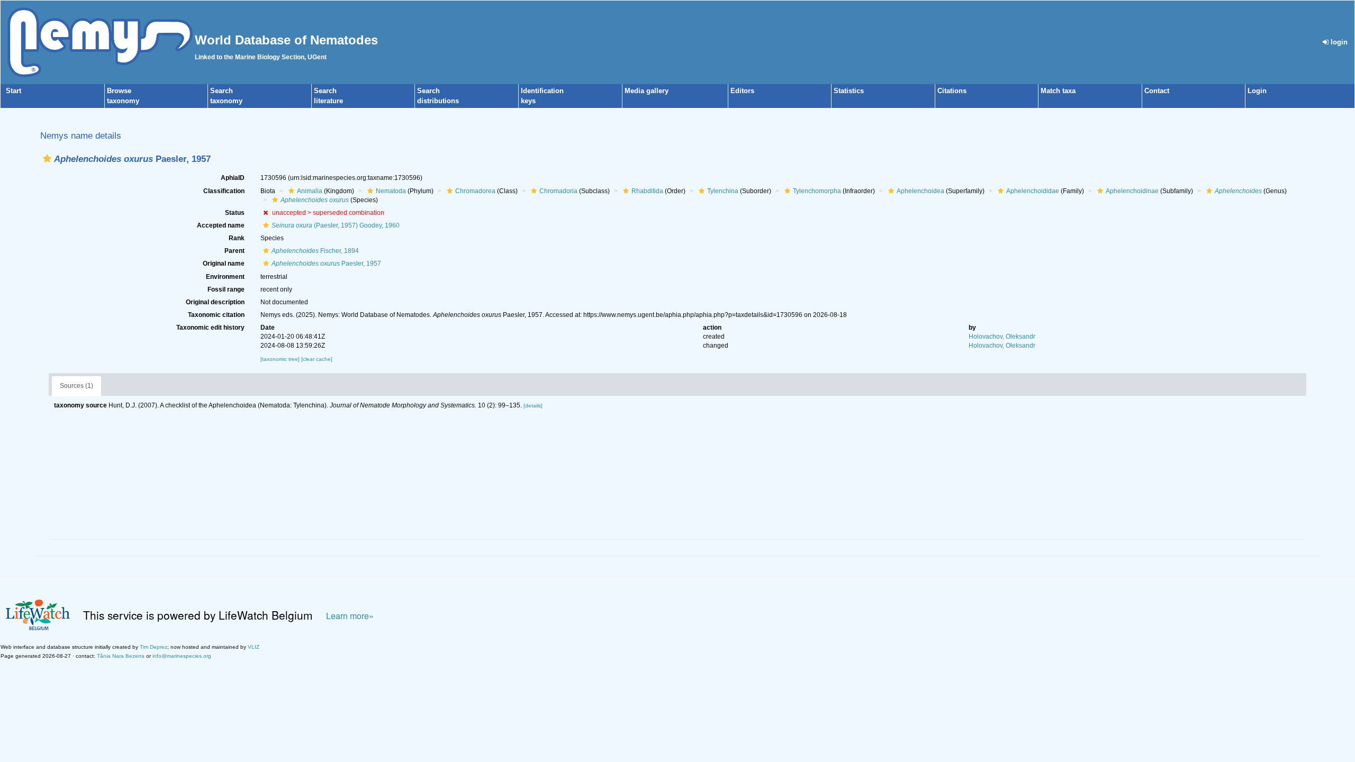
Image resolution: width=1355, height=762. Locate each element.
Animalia (309, 191)
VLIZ (253, 647)
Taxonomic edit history (210, 327)
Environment (225, 276)
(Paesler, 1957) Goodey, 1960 (336, 225)
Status (235, 212)
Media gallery (647, 91)
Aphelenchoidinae (1132, 191)
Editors (742, 91)
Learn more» (350, 616)
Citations (951, 91)
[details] (533, 406)
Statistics (849, 91)
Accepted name (221, 225)
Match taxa (1058, 91)
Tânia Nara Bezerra (120, 656)
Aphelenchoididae (1032, 191)
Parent (234, 251)
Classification (224, 191)
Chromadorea (475, 191)
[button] (47, 158)
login (1338, 42)
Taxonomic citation (216, 315)
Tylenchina (722, 191)
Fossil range (226, 289)
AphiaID (233, 178)
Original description (215, 302)
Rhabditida (647, 191)
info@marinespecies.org (181, 656)
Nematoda (391, 191)
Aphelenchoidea (920, 191)
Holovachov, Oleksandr (1002, 336)
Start (13, 91)
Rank (237, 238)
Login (1257, 91)
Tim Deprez (153, 647)
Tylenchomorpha (817, 191)
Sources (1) (76, 385)
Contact (1156, 91)
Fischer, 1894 (315, 251)
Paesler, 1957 (326, 263)
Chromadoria (558, 191)
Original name (224, 263)
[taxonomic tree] (280, 359)
